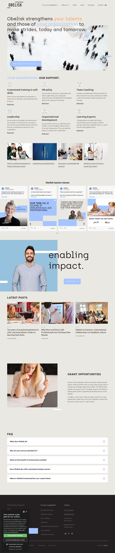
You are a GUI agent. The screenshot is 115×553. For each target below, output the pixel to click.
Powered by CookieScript (15, 549)
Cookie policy (41, 545)
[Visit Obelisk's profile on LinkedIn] (2, 188)
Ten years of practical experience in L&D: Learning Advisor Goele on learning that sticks (23, 332)
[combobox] (24, 512)
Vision (9, 509)
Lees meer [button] (4, 197)
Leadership (44, 522)
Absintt (106, 545)
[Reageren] (34, 228)
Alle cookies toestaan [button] (15, 535)
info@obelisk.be (69, 514)
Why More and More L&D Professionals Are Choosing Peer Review (56, 332)
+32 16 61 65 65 (68, 510)
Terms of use (30, 545)
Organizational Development (49, 526)
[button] (48, 5)
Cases (82, 5)
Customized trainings (47, 510)
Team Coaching (45, 518)
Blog (9, 327)
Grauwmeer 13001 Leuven (68, 519)
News (75, 5)
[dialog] (15, 530)
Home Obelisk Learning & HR (15, 505)
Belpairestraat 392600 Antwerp (69, 526)
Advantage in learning (47, 534)
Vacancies (91, 5)
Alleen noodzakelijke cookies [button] (15, 540)
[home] (15, 5)
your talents (68, 18)
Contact (100, 5)
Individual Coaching (46, 514)
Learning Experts (46, 530)
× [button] (26, 511)
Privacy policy (52, 545)
